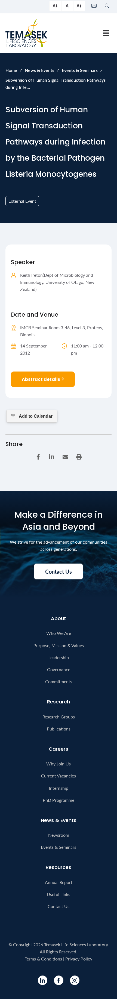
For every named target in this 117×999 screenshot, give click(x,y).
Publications (58, 728)
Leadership (58, 657)
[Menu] (106, 33)
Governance (58, 669)
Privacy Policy (78, 958)
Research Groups (58, 716)
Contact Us (58, 906)
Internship (58, 788)
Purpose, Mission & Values (58, 645)
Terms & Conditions (43, 958)
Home (11, 70)
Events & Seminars (80, 70)
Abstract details (41, 379)
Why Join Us (58, 763)
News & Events (39, 70)
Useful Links (58, 894)
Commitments (58, 681)
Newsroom (58, 835)
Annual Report (58, 882)
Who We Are (58, 633)
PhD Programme (58, 800)
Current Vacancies (58, 775)
